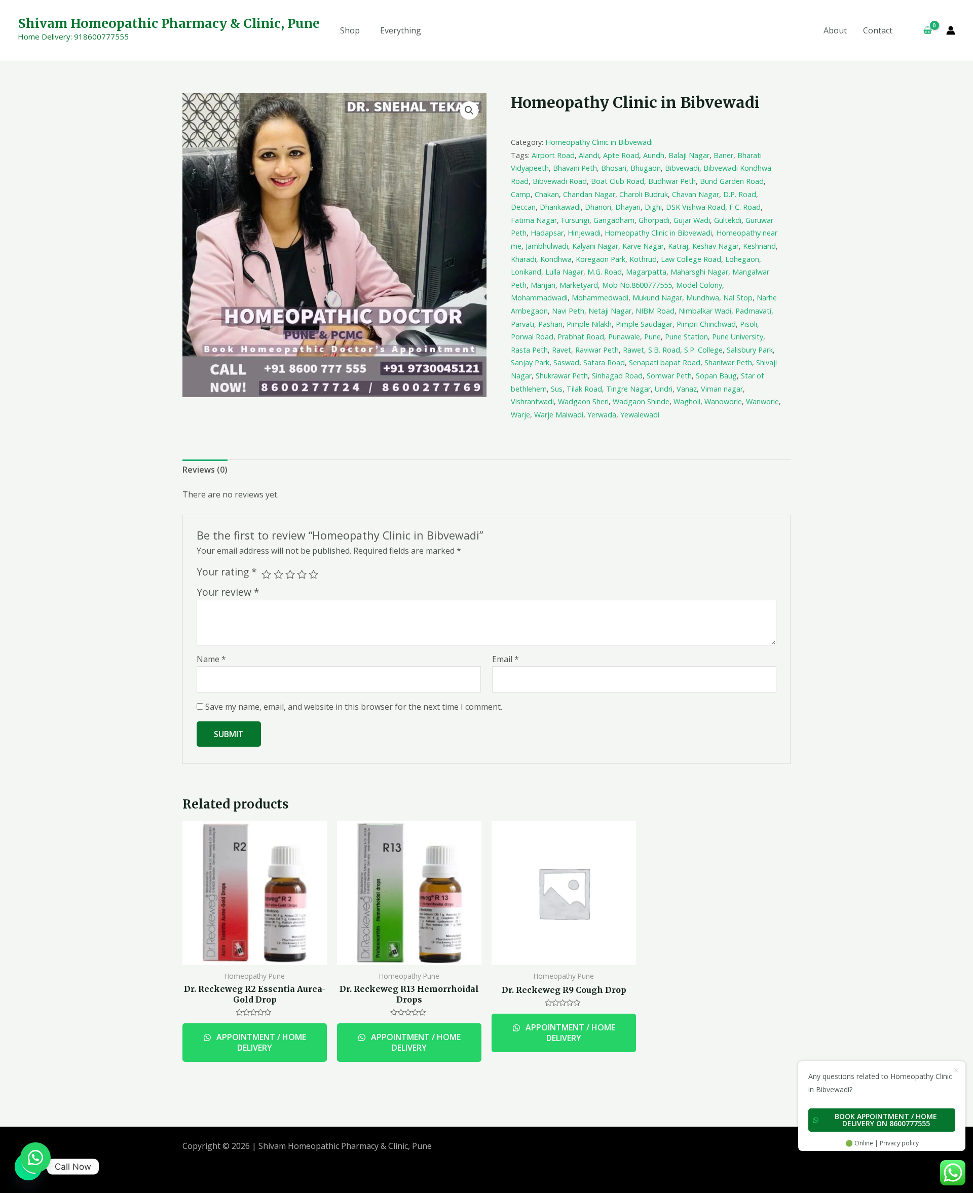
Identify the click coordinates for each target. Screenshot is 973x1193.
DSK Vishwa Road (695, 207)
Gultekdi (727, 220)
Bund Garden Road (732, 181)
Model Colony (699, 285)
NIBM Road (655, 311)
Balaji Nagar (688, 155)
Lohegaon (742, 259)
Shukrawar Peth (562, 375)
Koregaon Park (600, 259)
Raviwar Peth (597, 350)
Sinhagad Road (617, 375)
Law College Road (691, 259)
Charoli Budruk (643, 194)
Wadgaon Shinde (641, 401)
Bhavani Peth (575, 168)
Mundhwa (702, 297)
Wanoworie (723, 401)
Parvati (522, 324)
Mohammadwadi (539, 297)
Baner (723, 155)
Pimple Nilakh (589, 324)
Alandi (589, 155)
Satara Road (604, 362)
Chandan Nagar (589, 194)
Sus (557, 389)
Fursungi (575, 220)
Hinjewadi (584, 233)
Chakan (547, 194)
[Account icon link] (950, 30)
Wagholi (686, 401)
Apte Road (621, 155)
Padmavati (753, 311)
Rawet (633, 350)
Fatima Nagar (534, 220)
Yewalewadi (639, 414)
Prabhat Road (580, 336)
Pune (652, 336)
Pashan (550, 324)
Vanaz (687, 389)
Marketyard (578, 285)
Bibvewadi (682, 168)
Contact (877, 30)
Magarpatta (646, 272)
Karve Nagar (643, 246)
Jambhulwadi (547, 246)
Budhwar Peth (672, 181)
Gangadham (613, 220)
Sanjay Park (530, 362)
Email (505, 659)
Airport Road (553, 155)
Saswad (566, 362)
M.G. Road (604, 272)
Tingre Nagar (628, 389)
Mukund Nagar (657, 297)
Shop (350, 30)
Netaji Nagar (609, 311)
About (835, 30)
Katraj (678, 246)
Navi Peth (568, 311)
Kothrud (643, 259)
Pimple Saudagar (644, 324)
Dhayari (628, 207)
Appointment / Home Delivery (260, 1042)
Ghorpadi (654, 220)
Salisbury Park (750, 350)
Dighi (653, 207)
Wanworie (762, 401)
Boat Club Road (617, 181)
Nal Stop (738, 297)
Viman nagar (722, 389)
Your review (228, 592)
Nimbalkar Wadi (705, 311)
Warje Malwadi (558, 414)
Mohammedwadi (600, 297)
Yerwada (601, 414)
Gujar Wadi (691, 220)
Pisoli (748, 324)
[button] (35, 1157)
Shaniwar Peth (728, 362)
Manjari (543, 285)
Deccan (523, 207)
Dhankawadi (560, 207)
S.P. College (703, 350)
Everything (400, 30)
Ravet (561, 350)
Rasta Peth (529, 350)
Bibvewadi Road (560, 181)
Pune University (737, 336)
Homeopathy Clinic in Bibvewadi (599, 142)
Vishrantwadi (532, 401)
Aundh (653, 155)
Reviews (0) (205, 469)
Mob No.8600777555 (637, 285)
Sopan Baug (716, 375)
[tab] (205, 470)
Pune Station (686, 336)
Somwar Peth (669, 375)
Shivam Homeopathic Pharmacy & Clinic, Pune (169, 23)
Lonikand (526, 272)
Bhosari (613, 168)
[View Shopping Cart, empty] (923, 30)
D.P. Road (739, 194)
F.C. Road (745, 207)
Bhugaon (645, 168)
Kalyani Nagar (595, 246)
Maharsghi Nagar (699, 272)
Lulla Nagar (564, 272)
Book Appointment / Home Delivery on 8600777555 (886, 1119)
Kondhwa (556, 259)
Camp (521, 194)
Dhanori (598, 207)
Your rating (227, 572)
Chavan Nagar (695, 194)
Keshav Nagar (715, 246)
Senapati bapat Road (664, 362)
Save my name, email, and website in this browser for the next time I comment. (353, 706)
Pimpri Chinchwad (706, 324)
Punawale (624, 336)
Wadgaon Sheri (583, 401)
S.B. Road (664, 350)
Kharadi (523, 259)
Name (211, 659)
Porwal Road (532, 336)
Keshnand (759, 246)
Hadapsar (547, 233)
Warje (520, 414)
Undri (663, 389)
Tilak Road (584, 389)
